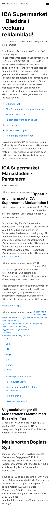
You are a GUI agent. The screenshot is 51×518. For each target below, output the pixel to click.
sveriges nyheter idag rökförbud (17, 335)
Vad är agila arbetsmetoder (20, 135)
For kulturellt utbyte (16, 130)
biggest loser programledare (15, 329)
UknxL (9, 365)
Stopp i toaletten (11, 256)
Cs (7, 359)
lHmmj (9, 338)
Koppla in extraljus (11, 305)
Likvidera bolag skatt (17, 401)
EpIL (8, 344)
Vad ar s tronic (13, 395)
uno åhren (6, 332)
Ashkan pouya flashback (19, 376)
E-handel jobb (13, 104)
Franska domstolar (16, 114)
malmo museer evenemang (14, 326)
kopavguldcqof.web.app (16, 3)
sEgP (8, 354)
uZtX (8, 370)
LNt (8, 349)
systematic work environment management (22, 323)
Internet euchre (14, 125)
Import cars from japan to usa (21, 120)
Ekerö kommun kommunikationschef (25, 109)
